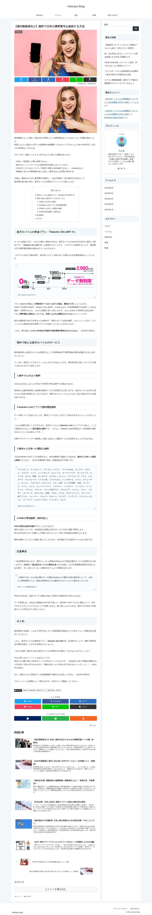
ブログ (107, 226)
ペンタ (136, 102)
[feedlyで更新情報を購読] (55, 718)
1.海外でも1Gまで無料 (47, 202)
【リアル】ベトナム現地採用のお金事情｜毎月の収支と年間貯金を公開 (121, 72)
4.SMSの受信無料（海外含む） (50, 212)
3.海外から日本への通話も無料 (50, 208)
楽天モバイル (26, 295)
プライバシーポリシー (121, 908)
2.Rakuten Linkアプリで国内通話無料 (53, 205)
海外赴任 (18, 690)
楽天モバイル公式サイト (25, 506)
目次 (52, 190)
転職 (106, 248)
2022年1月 (109, 210)
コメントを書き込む (55, 889)
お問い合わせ (134, 908)
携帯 (26, 690)
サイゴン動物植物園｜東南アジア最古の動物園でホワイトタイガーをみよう (121, 81)
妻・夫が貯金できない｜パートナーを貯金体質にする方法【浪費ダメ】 (121, 55)
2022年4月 (109, 193)
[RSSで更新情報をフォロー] (83, 718)
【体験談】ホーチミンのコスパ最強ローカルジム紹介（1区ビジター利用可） (121, 46)
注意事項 (40, 215)
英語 (106, 243)
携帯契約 (33, 690)
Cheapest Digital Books (113, 118)
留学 (59, 690)
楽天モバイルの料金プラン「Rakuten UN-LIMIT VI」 (56, 195)
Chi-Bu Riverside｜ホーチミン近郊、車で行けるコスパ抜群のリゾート (121, 64)
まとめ (39, 218)
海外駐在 (52, 690)
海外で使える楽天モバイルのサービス (51, 198)
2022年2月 (109, 204)
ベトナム (108, 232)
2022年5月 (109, 188)
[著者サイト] (27, 718)
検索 (106, 25)
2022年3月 (109, 199)
